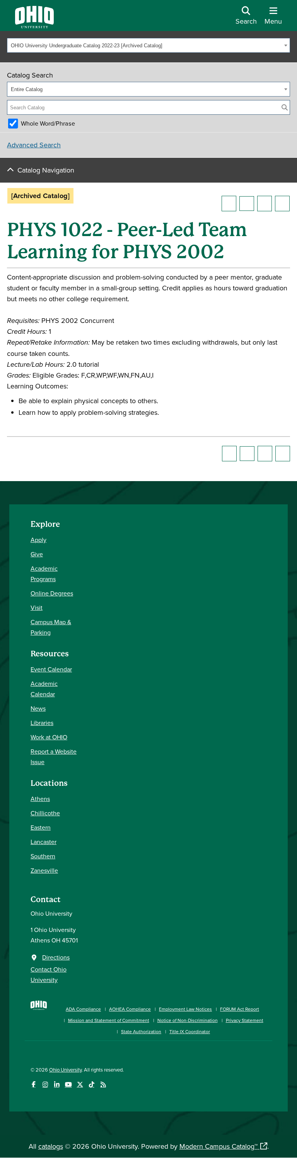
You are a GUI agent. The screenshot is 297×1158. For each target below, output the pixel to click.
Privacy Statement (244, 1020)
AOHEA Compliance (130, 1009)
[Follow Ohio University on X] (80, 1084)
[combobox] (148, 45)
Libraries (42, 722)
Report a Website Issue (54, 756)
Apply (38, 539)
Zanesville (44, 870)
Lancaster (43, 841)
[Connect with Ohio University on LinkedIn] (56, 1084)
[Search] (284, 107)
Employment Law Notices (185, 1009)
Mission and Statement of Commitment (108, 1020)
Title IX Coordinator (189, 1031)
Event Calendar (51, 669)
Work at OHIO (49, 737)
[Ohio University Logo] (34, 26)
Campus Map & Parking (51, 627)
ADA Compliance (83, 1009)
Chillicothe (45, 813)
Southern (43, 856)
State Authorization (141, 1031)
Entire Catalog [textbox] (27, 89)
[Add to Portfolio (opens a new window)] (229, 203)
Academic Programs (44, 573)
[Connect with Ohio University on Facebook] (33, 1084)
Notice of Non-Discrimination (187, 1020)
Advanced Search (34, 145)
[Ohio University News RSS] (103, 1084)
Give (37, 554)
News (38, 708)
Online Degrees (52, 593)
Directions (56, 957)
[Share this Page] (246, 203)
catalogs (50, 1146)
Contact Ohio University (49, 974)
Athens (40, 798)
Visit (37, 607)
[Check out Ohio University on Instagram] (45, 1084)
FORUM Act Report (239, 1009)
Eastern (41, 827)
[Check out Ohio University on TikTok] (91, 1084)
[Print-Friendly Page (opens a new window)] (264, 203)
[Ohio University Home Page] (39, 1016)
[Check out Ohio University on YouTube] (68, 1084)
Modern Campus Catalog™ (218, 1146)
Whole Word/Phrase (48, 123)
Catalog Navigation (45, 170)
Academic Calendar (44, 688)
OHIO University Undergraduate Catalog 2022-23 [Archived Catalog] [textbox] (86, 45)
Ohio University (65, 1069)
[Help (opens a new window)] (282, 203)
